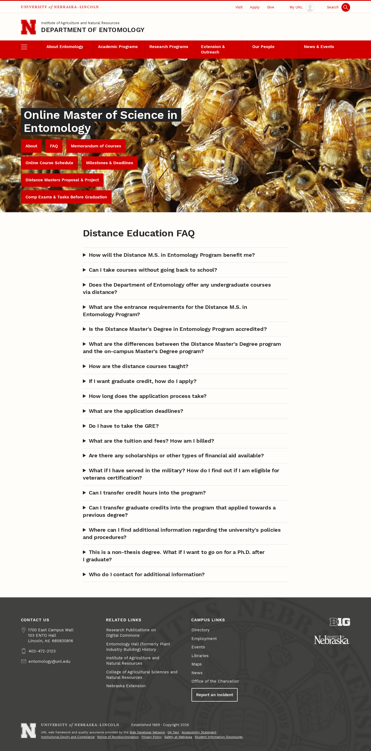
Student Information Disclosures (219, 737)
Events (198, 647)
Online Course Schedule (49, 162)
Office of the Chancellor (215, 681)
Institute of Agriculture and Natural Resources (80, 23)
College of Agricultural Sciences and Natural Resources (141, 675)
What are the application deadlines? (136, 411)
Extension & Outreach (213, 49)
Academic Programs (118, 46)
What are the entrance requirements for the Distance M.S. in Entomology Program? (165, 311)
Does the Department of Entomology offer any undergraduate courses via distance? (177, 288)
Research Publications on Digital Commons (131, 633)
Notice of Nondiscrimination (118, 737)
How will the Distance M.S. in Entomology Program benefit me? (172, 255)
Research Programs (168, 46)
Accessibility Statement (199, 732)
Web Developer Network (147, 732)
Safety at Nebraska (178, 737)
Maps (196, 664)
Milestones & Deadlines (109, 162)
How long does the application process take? (148, 396)
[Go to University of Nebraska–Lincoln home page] (28, 27)
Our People (263, 46)
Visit (239, 7)
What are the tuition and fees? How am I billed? (152, 441)
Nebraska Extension (126, 685)
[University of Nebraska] (332, 639)
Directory (200, 630)
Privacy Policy (152, 737)
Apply (255, 7)
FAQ (54, 146)
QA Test (173, 732)
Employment (204, 638)
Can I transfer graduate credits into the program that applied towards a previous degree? (179, 511)
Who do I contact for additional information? (147, 574)
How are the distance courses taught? (139, 366)
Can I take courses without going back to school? (153, 270)
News (197, 672)
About (31, 146)
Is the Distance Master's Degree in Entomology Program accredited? (178, 329)
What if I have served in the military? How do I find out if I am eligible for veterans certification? (181, 474)
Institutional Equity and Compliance (68, 737)
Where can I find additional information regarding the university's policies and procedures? (182, 533)
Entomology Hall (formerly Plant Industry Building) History (138, 647)
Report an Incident (214, 694)
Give (270, 7)
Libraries (200, 655)
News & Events (319, 46)
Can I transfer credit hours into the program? (147, 492)
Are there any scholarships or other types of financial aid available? (176, 455)
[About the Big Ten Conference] (340, 622)
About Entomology (64, 46)
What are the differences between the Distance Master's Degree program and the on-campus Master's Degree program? (182, 347)
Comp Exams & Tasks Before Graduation (66, 197)
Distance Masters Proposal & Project (62, 180)
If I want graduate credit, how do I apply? (143, 381)
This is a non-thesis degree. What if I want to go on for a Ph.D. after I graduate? (174, 556)
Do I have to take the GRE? (124, 426)
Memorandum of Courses (96, 146)
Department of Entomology (92, 30)
